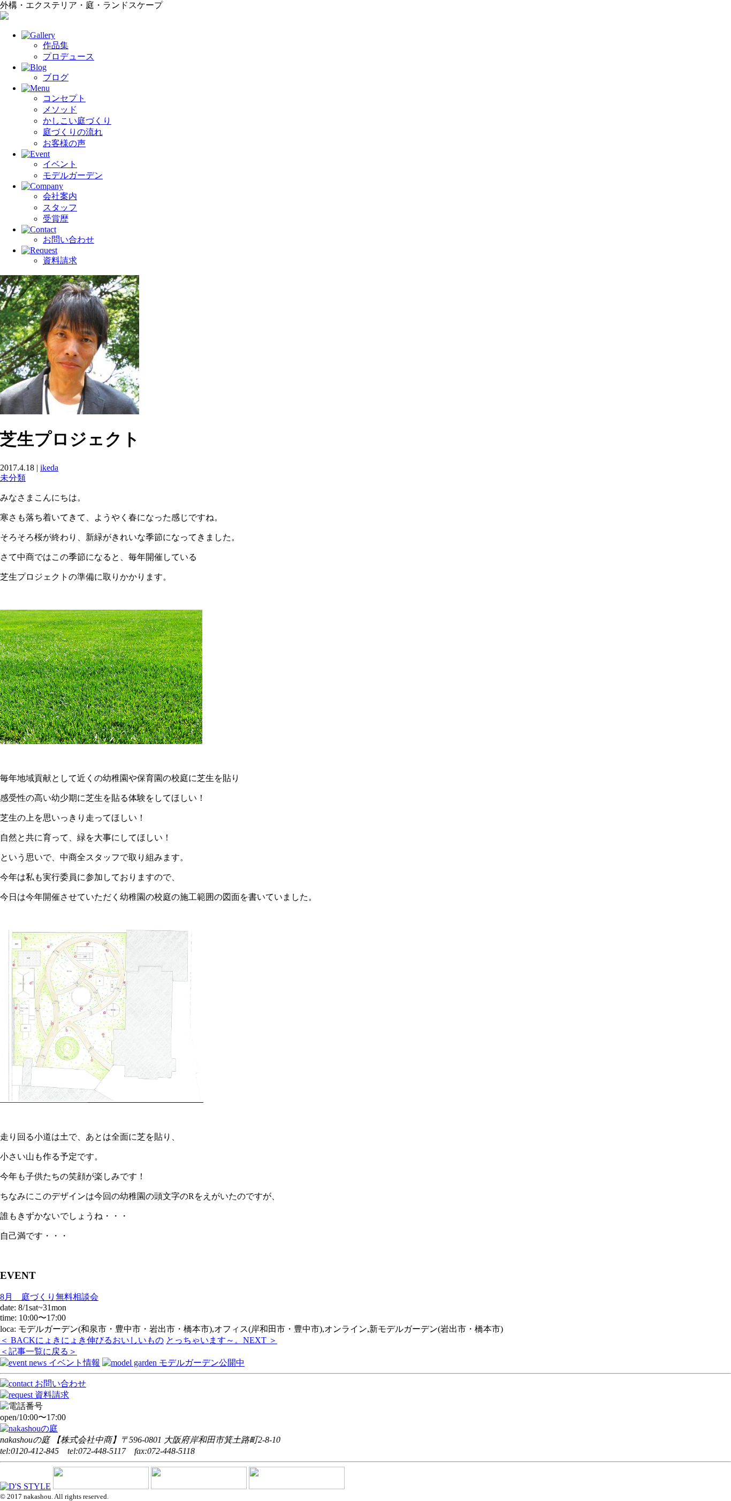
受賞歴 (55, 218)
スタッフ (60, 207)
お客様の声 (64, 143)
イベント (60, 164)
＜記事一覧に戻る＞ (38, 1351)
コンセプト (64, 98)
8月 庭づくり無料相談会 (49, 1296)
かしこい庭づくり (77, 120)
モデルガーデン (73, 175)
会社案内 (60, 196)
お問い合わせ (68, 239)
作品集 (55, 45)
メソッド (60, 109)
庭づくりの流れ (73, 132)
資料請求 (60, 260)
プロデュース (68, 56)
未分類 (13, 477)
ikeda (49, 467)
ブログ (55, 77)
